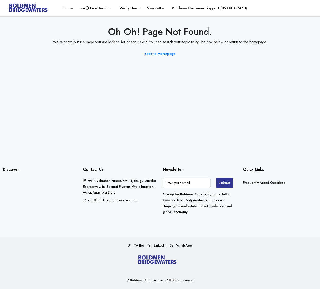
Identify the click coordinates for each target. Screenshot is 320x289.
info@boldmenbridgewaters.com (112, 200)
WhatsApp (183, 245)
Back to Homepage (160, 53)
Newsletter (156, 8)
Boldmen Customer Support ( (209, 8)
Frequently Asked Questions (264, 182)
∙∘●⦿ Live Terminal (96, 8)
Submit (224, 182)
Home (68, 8)
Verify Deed (129, 8)
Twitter (138, 245)
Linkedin (159, 245)
